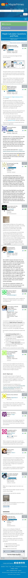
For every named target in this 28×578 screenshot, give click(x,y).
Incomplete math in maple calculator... (12, 430)
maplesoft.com (22, 572)
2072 (12, 130)
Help (23, 8)
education (13, 172)
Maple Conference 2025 (17, 97)
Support (19, 8)
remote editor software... (10, 450)
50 (13, 355)
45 (15, 167)
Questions (3, 566)
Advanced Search (24, 15)
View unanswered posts (5, 41)
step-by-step (9, 172)
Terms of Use (10, 574)
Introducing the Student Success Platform (11, 249)
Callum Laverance (12, 167)
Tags (10, 566)
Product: (9, 168)
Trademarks (18, 574)
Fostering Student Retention (11, 128)
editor (8, 454)
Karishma (10, 49)
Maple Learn (14, 52)
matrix (10, 436)
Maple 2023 (14, 479)
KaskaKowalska (11, 90)
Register (15, 8)
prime (10, 399)
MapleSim (14, 313)
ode (7, 213)
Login (12, 8)
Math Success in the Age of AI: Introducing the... (12, 47)
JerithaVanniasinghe (11, 295)
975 (12, 49)
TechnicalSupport (12, 478)
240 (13, 310)
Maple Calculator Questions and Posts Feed (18, 42)
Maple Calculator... (11, 412)
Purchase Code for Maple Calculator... (11, 291)
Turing (12, 414)
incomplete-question (10, 437)
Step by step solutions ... (12, 395)
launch (8, 256)
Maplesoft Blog (24, 566)
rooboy (12, 452)
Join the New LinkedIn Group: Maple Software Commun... (12, 308)
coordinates (9, 360)
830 (15, 478)
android (8, 416)
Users (13, 566)
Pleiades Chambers (12, 519)
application (8, 524)
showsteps (13, 482)
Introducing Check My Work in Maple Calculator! (12, 165)
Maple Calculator (10, 316)
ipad (8, 399)
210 (14, 90)
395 (15, 519)
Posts (7, 566)
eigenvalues (15, 436)
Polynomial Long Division (8, 388)
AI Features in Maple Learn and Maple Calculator (12, 353)
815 (13, 209)
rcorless (10, 209)
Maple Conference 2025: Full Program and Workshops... (11, 88)
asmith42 (10, 355)
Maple (12, 50)
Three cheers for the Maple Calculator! (12, 206)
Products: (9, 50)
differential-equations (12, 213)
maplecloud (9, 482)
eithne (10, 130)
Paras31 (10, 310)
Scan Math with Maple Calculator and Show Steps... (12, 475)
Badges (12, 568)
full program (7, 97)
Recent (16, 568)
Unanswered (17, 566)
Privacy (14, 574)
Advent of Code (11, 120)
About (26, 8)
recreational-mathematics (11, 525)
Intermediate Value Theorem (13, 387)
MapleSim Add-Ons (11, 315)
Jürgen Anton (14, 397)
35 (11, 434)
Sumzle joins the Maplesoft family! (11, 517)
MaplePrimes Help (13, 570)
